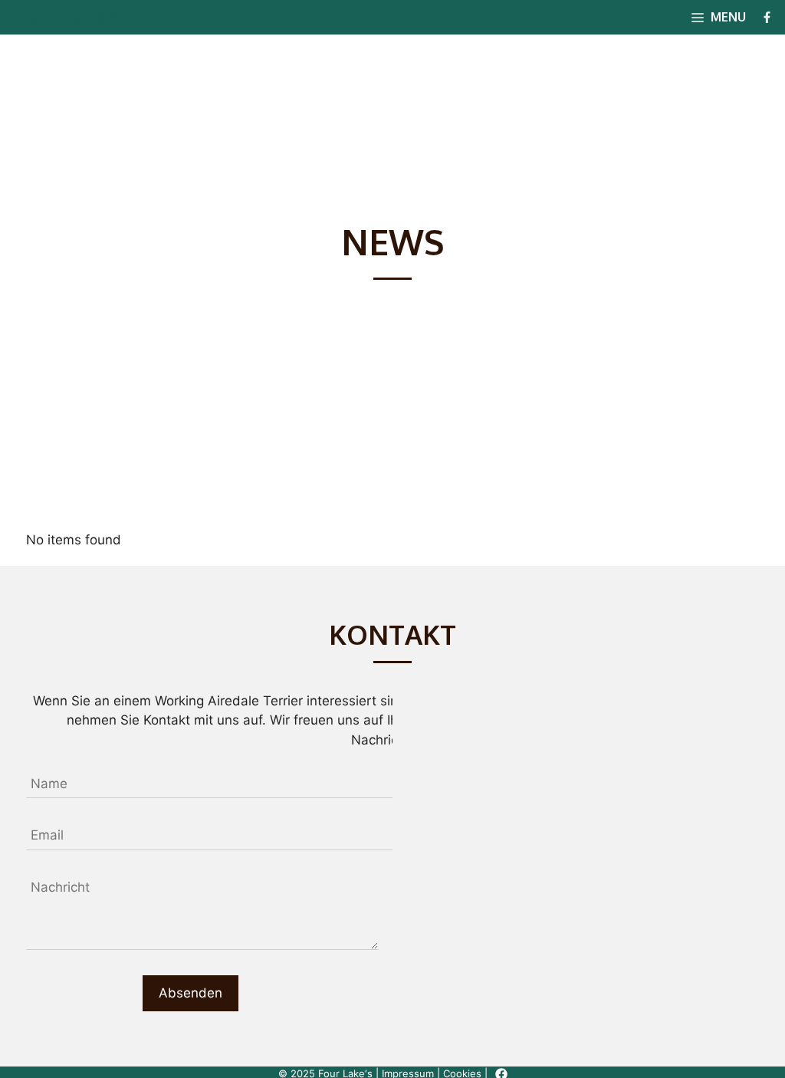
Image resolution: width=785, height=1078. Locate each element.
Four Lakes (66, 16)
